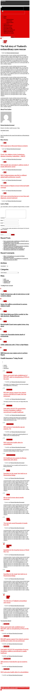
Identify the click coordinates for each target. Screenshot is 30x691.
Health (5, 291)
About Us (5, 679)
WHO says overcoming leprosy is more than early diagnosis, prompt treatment (15, 197)
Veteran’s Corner (7, 27)
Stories (5, 41)
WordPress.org (6, 282)
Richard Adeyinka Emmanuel (13, 53)
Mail (4, 681)
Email (2, 223)
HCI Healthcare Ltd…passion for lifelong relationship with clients (15, 259)
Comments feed (6, 281)
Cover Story (6, 24)
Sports (8, 494)
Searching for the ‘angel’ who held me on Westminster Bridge (15, 474)
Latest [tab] (5, 365)
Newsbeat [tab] (6, 368)
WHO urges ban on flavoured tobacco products (14, 146)
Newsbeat (9, 545)
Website (2, 225)
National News (10, 19)
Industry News (9, 22)
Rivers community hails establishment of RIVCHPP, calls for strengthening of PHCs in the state (16, 242)
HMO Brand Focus (7, 25)
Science (8, 520)
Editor (4, 256)
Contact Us (5, 680)
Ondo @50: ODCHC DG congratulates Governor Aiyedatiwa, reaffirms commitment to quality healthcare (16, 246)
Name (2, 220)
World (4, 42)
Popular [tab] (5, 366)
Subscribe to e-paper (8, 33)
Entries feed (6, 280)
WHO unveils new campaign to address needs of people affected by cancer (15, 165)
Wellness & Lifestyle (8, 31)
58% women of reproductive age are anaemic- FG (14, 248)
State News (9, 21)
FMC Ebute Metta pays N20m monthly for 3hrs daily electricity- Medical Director (14, 315)
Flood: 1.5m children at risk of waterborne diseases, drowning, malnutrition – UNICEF (13, 155)
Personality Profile (7, 28)
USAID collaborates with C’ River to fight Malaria (14, 345)
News (4, 18)
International (9, 439)
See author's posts (5, 130)
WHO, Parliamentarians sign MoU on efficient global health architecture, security (14, 176)
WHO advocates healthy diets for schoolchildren (13, 249)
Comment (3, 218)
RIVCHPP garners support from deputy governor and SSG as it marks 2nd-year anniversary (16, 244)
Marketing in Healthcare (9, 30)
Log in (4, 279)
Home (4, 16)
